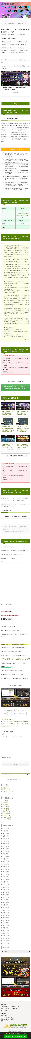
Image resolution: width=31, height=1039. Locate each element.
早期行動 (16, 721)
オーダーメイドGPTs (7, 791)
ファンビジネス (17, 724)
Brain (28, 339)
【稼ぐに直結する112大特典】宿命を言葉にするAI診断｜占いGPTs (7, 413)
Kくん (13, 719)
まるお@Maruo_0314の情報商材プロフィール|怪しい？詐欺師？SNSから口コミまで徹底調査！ (23, 429)
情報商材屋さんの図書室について (10, 1006)
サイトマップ (4, 1015)
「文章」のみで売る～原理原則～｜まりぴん (7, 444)
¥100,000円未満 (5, 812)
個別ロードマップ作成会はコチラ (14, 1036)
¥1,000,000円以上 (6, 819)
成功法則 (20, 721)
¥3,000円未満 (4, 803)
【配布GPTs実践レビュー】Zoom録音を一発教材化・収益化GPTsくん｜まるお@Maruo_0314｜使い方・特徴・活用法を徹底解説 (8, 430)
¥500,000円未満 (5, 815)
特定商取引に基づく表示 (7, 1019)
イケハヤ (4, 721)
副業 (28, 724)
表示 (18, 104)
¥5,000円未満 (4, 804)
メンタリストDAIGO (5, 726)
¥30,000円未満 (5, 808)
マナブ (11, 721)
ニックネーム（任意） (7, 757)
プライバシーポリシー (7, 1017)
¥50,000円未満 (5, 810)
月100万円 (11, 724)
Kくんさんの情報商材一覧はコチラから (15, 456)
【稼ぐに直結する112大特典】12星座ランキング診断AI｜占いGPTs (23, 413)
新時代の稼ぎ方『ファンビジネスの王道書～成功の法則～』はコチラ (15, 387)
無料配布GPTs (5, 788)
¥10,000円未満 (5, 806)
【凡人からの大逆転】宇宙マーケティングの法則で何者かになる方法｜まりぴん (22, 446)
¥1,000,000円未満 (6, 817)
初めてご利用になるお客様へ (9, 1008)
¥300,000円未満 (5, 813)
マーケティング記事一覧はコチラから (15, 516)
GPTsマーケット (5, 790)
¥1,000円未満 (5, 719)
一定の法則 (23, 724)
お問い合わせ (4, 1021)
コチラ (26, 66)
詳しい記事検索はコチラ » (16, 779)
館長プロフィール (6, 1010)
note (24, 721)
